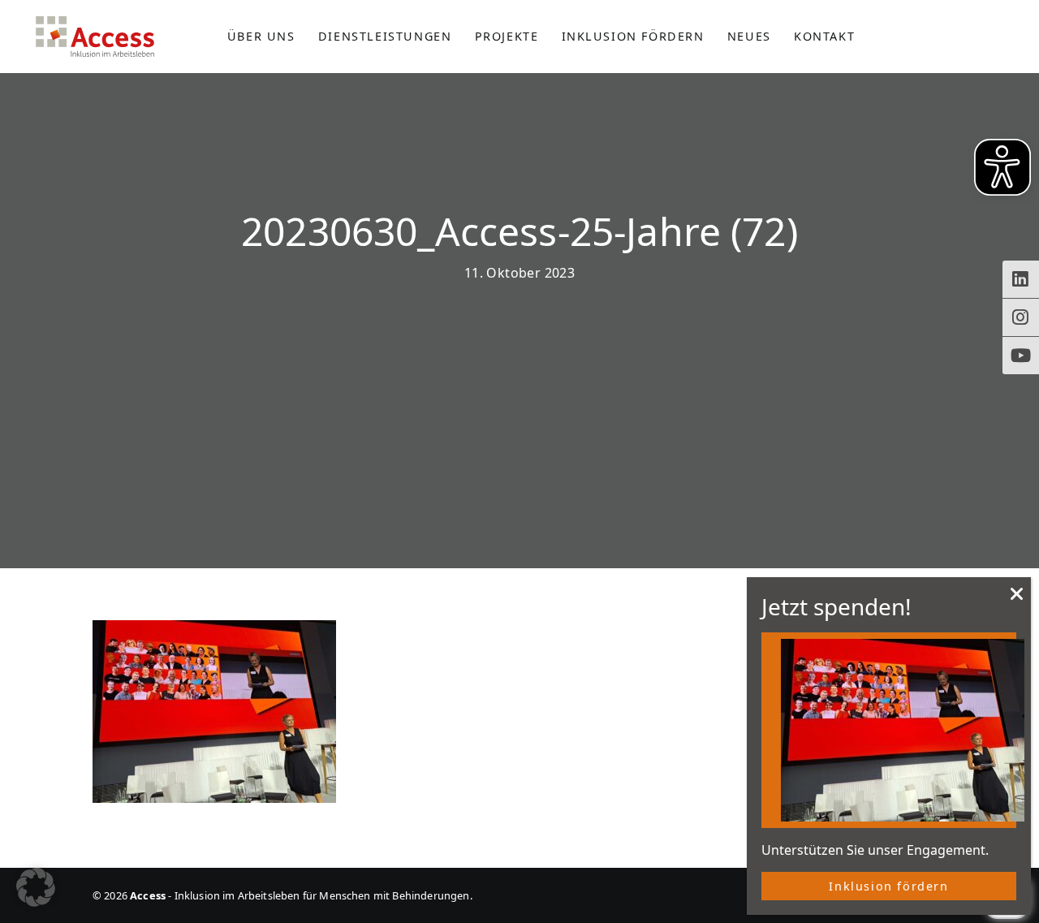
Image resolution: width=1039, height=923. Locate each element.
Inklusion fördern (888, 886)
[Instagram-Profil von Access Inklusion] (1020, 317)
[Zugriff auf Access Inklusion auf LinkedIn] (1020, 279)
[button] (35, 887)
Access (94, 36)
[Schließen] (1017, 598)
